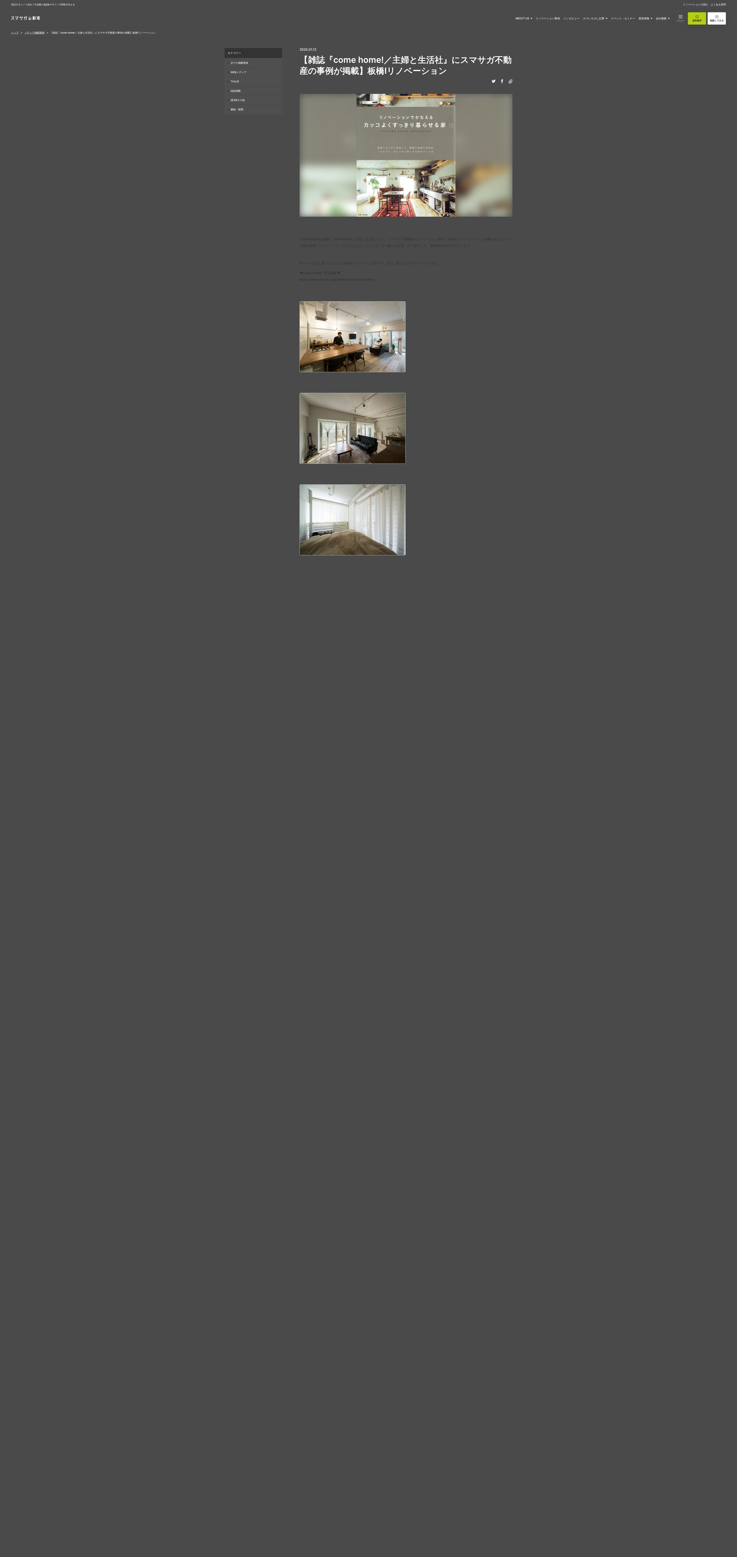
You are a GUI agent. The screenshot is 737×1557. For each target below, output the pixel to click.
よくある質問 (718, 4)
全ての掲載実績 (239, 62)
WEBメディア (238, 72)
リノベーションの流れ (695, 4)
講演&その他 (238, 100)
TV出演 (235, 81)
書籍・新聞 (237, 109)
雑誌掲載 (236, 90)
